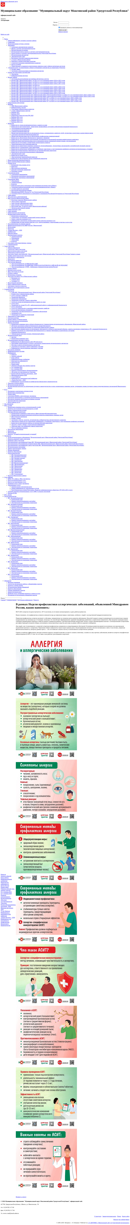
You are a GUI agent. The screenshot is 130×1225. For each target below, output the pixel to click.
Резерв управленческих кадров (17, 410)
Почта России (15, 362)
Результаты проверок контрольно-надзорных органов (24, 399)
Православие (15, 364)
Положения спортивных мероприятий (22, 176)
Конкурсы (14, 166)
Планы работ (12, 394)
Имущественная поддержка (19, 50)
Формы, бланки (16, 418)
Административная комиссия (20, 131)
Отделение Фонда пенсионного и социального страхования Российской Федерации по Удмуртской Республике (45, 193)
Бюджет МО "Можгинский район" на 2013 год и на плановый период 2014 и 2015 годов (38, 80)
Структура (11, 291)
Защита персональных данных (17, 448)
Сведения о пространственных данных (19, 243)
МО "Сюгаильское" (17, 474)
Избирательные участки (18, 107)
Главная (3, 600)
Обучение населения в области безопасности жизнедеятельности (31, 326)
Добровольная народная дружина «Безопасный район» (27, 334)
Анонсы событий (16, 356)
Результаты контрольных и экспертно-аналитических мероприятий (28, 397)
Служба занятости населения (20, 189)
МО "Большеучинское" (18, 458)
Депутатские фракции (14, 262)
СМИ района (12, 195)
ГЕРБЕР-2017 (12, 232)
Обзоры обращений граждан (16, 590)
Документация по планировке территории (24, 502)
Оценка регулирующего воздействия (19, 72)
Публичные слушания (14, 275)
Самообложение (13, 244)
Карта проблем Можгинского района (19, 161)
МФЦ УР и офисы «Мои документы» (19, 479)
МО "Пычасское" (16, 472)
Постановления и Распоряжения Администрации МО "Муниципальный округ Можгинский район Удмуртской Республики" (46, 443)
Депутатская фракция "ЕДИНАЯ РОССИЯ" (24, 263)
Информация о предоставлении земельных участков (27, 348)
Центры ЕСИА (12, 493)
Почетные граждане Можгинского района (24, 200)
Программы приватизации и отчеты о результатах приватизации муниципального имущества (39, 343)
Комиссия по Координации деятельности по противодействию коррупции (33, 150)
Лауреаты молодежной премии (20, 208)
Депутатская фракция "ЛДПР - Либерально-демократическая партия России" (34, 267)
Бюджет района (12, 77)
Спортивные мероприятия (19, 174)
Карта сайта (125, 1216)
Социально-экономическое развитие (22, 47)
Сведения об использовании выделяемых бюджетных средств (30, 79)
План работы (15, 357)
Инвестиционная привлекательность (19, 160)
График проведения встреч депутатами (19, 255)
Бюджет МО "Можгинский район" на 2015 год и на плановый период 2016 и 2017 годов (38, 83)
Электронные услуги (14, 485)
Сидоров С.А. (15, 281)
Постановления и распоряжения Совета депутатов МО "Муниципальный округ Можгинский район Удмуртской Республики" (46, 445)
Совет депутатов (9, 246)
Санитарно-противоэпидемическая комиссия (25, 134)
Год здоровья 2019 (16, 367)
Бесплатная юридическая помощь (21, 190)
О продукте (97, 1216)
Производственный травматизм (21, 169)
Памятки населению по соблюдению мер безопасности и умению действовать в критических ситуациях (42, 330)
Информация (12, 353)
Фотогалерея (11, 227)
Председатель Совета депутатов (17, 251)
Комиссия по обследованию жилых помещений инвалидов (29, 158)
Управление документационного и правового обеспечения (29, 311)
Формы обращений (13, 450)
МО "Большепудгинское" (19, 456)
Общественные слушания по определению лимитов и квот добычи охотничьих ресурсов (38, 66)
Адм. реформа (8, 477)
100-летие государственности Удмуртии (23, 372)
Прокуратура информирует (19, 361)
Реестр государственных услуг (17, 482)
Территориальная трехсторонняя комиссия (24, 144)
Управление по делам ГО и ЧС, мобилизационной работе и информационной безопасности (39, 305)
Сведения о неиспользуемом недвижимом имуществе (27, 71)
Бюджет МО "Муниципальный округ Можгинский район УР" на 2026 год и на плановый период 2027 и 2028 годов (46, 101)
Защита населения (13, 322)
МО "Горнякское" (16, 459)
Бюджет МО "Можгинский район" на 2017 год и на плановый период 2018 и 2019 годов (38, 87)
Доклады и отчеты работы (16, 383)
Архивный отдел (16, 313)
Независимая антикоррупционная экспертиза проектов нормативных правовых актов (37, 415)
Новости (14, 354)
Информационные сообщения (20, 359)
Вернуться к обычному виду (9, 1)
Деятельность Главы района (16, 316)
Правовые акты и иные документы (18, 483)
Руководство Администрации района (22, 294)
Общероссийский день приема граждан (23, 365)
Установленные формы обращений (18, 587)
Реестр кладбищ (16, 64)
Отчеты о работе (13, 273)
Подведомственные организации (18, 321)
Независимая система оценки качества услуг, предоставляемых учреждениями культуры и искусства (41, 222)
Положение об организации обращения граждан (22, 595)
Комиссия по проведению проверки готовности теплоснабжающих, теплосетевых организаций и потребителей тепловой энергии (50, 146)
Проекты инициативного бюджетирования (24, 370)
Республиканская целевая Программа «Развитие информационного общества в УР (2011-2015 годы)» (42, 490)
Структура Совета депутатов (16, 249)
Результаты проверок (14, 349)
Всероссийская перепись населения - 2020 (24, 373)
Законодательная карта (14, 592)
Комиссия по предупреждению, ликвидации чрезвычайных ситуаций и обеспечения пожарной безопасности (44, 126)
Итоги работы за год (14, 402)
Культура (14, 184)
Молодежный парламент (15, 283)
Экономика (11, 45)
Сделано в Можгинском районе (20, 59)
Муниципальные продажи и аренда (18, 340)
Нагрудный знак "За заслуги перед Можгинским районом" (29, 206)
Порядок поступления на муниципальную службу (23, 408)
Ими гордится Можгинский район (18, 198)
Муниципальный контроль (16, 385)
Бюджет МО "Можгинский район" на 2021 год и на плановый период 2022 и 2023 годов (38, 93)
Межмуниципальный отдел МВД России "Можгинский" (25, 225)
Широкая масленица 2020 (19, 375)
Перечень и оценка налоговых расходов (23, 61)
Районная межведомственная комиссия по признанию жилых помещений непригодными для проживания (43, 141)
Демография (15, 240)
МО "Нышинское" (16, 469)
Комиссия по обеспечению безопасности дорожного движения (30, 138)
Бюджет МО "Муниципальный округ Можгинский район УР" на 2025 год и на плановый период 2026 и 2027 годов (46, 99)
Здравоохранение (16, 182)
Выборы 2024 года (17, 120)
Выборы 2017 (15, 112)
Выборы (10, 104)
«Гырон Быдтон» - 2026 (15, 230)
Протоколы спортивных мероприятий (22, 177)
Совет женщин (12, 211)
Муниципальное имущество (19, 55)
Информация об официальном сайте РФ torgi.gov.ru (26, 342)
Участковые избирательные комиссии (22, 109)
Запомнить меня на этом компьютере (71, 27)
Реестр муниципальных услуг (17, 480)
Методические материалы (19, 168)
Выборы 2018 (15, 114)
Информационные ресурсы (19, 75)
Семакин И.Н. (15, 279)
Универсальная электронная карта (21, 487)
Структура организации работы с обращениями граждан (25, 584)
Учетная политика (13, 318)
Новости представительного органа (18, 287)
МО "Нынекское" (16, 467)
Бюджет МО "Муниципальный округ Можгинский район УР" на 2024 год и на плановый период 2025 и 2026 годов (46, 98)
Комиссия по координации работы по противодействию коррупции (31, 423)
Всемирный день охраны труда (20, 165)
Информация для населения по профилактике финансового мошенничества (34, 381)
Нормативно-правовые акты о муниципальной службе (24, 407)
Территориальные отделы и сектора (18, 44)
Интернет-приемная (14, 582)
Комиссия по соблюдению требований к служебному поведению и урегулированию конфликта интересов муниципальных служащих (52, 149)
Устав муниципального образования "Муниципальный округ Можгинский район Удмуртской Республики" (40, 437)
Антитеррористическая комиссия (21, 128)
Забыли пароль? (63, 31)
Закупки (13, 337)
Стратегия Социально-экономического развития (26, 63)
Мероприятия (12, 432)
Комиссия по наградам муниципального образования (27, 152)
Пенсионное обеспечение (15, 429)
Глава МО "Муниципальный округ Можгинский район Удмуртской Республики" (36, 292)
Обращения (7, 581)
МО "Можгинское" (17, 466)
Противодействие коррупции (17, 400)
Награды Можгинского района (17, 475)
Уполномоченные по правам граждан (19, 224)
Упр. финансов (8, 404)
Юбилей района (12, 233)
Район (6, 39)
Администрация (9, 289)
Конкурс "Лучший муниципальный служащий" (22, 434)
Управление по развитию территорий (22, 314)
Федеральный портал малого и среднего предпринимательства (30, 51)
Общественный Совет (14, 209)
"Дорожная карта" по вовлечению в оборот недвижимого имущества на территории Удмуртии (36, 67)
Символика (11, 42)
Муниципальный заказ (15, 335)
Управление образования (18, 298)
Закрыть (3, 18)
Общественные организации (16, 212)
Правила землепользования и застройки (23, 501)
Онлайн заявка (15, 69)
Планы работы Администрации (17, 319)
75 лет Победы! (16, 377)
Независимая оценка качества (17, 214)
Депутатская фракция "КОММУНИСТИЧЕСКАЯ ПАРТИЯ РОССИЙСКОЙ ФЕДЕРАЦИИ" (39, 265)
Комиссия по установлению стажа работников (25, 147)
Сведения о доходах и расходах (17, 286)
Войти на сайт (5, 34)
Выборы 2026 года (17, 122)
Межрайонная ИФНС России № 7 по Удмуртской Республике (30, 192)
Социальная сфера (13, 179)
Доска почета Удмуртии (18, 201)
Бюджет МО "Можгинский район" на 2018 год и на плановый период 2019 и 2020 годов (38, 88)
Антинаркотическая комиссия (20, 130)
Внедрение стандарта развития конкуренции (24, 58)
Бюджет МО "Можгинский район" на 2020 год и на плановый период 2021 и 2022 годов (38, 91)
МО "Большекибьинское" (19, 455)
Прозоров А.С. (15, 278)
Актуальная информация (24, 600)
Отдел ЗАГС (15, 303)
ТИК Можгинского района (19, 106)
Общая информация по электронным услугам (25, 488)
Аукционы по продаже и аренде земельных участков (27, 346)
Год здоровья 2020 (16, 369)
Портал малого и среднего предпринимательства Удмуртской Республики (33, 53)
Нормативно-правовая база (19, 216)
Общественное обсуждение (16, 102)
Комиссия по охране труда (19, 155)
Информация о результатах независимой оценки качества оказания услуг (33, 220)
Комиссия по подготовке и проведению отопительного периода (30, 142)
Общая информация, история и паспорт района (22, 40)
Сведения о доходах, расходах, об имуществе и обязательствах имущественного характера (38, 420)
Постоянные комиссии (14, 260)
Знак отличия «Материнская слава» (22, 203)
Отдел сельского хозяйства (19, 295)
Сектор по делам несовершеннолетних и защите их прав (28, 302)
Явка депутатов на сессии (15, 271)
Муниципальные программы (16, 447)
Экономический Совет (18, 56)
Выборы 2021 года (17, 117)
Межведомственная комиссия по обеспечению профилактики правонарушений (35, 136)
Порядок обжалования (14, 451)
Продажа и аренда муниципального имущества (25, 345)
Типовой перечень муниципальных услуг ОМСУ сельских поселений (29, 491)
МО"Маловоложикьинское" (19, 463)
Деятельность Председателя (16, 252)
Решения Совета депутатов (16, 440)
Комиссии (11, 123)
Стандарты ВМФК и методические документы (22, 396)
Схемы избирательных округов (20, 110)
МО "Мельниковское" (18, 464)
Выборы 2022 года (17, 118)
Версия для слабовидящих (121, 1219)
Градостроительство (14, 453)
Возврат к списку (21, 1197)
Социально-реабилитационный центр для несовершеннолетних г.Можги (33, 187)
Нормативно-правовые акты (19, 338)
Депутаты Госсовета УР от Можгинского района (22, 276)
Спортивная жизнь (13, 173)
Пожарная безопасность (18, 332)
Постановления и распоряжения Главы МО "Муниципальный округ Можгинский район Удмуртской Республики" (42, 442)
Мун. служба (8, 405)
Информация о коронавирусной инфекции (24, 378)
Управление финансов (18, 297)
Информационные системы (16, 351)
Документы (14, 74)
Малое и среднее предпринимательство (23, 48)
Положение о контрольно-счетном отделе (20, 391)
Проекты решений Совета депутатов (19, 439)
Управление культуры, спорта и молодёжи (24, 300)
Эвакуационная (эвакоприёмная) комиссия (24, 157)
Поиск (119, 1216)
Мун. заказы (8, 494)
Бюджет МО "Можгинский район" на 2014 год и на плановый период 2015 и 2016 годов (38, 82)
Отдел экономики (16, 306)
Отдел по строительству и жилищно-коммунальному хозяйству (30, 308)
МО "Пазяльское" (16, 471)
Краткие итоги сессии (14, 270)
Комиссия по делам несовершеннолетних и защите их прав (29, 125)
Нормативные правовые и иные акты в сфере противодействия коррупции (34, 413)
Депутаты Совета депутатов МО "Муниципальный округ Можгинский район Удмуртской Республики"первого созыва (44, 254)
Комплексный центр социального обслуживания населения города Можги (34, 185)
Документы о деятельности (16, 257)
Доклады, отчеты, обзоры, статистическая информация (28, 424)
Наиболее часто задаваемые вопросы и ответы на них (24, 593)
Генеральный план (17, 499)
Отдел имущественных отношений (22, 310)
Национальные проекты (15, 235)
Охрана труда (12, 163)
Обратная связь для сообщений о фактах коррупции (27, 426)
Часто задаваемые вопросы (19, 428)
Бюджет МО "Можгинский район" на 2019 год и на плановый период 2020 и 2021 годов (38, 90)
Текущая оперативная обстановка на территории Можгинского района (32, 327)
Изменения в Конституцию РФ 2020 (22, 115)
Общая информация (14, 247)
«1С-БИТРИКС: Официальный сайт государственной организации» (108, 1222)
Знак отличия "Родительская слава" (22, 204)
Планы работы (12, 268)
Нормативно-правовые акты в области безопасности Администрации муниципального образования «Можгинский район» (48, 324)
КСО (5, 389)
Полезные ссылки (16, 171)
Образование (15, 181)
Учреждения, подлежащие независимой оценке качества (28, 217)
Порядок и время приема (15, 585)
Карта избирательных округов (17, 284)
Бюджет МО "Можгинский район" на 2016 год (25, 85)
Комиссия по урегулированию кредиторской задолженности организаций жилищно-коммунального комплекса (45, 139)
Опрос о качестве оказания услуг (21, 219)
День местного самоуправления (17, 196)
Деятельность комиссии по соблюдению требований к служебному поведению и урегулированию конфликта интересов (47, 421)
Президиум (11, 259)
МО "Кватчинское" (17, 461)
